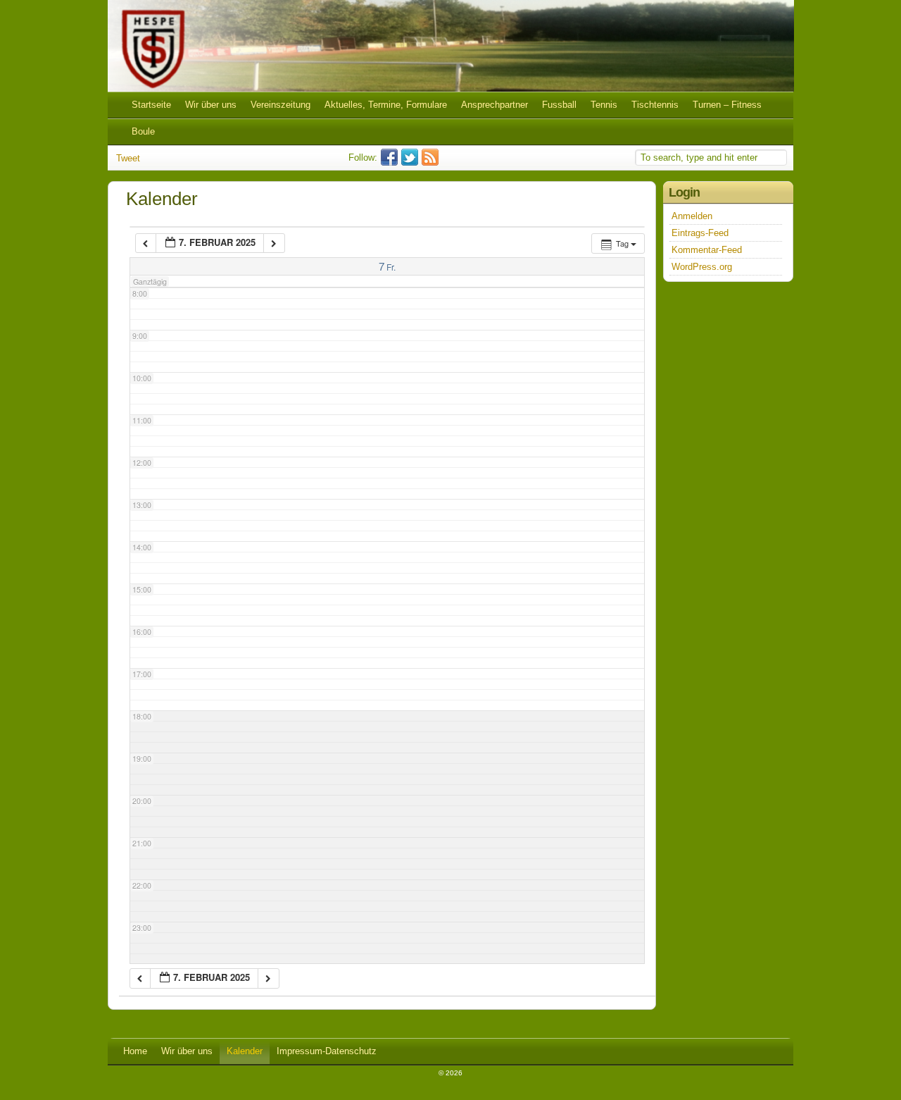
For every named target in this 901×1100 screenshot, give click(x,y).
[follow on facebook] (391, 162)
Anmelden (692, 216)
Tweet (128, 158)
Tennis (604, 104)
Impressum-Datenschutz (327, 1051)
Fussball (559, 104)
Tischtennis (655, 104)
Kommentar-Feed (707, 250)
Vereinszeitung (280, 104)
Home (135, 1051)
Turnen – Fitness (727, 104)
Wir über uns (211, 104)
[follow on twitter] (411, 162)
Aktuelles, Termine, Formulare (386, 104)
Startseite (151, 104)
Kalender (245, 1051)
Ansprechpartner (494, 104)
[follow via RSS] (432, 162)
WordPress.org (702, 266)
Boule (143, 131)
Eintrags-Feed (700, 233)
